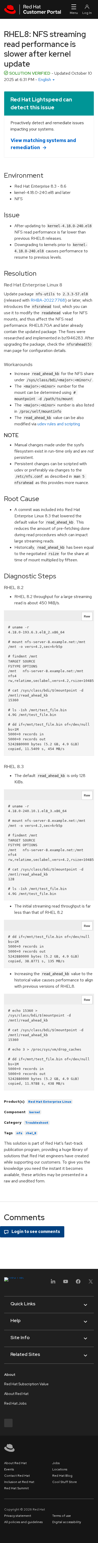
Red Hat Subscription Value (26, 1384)
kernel (34, 1112)
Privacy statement (17, 1516)
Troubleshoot (36, 1123)
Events (9, 1469)
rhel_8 (31, 1133)
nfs (19, 1133)
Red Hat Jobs (15, 1403)
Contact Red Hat (17, 1476)
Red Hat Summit (16, 1488)
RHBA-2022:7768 (48, 300)
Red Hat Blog (62, 1476)
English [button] (45, 79)
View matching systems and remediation (43, 143)
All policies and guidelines (23, 1522)
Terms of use (61, 1516)
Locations (59, 1469)
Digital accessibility (66, 1522)
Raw (87, 616)
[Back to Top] (92, 1533)
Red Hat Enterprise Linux (49, 1102)
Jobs (56, 1463)
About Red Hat (16, 1393)
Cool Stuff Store (64, 1482)
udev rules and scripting (58, 424)
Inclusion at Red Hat (19, 1482)
